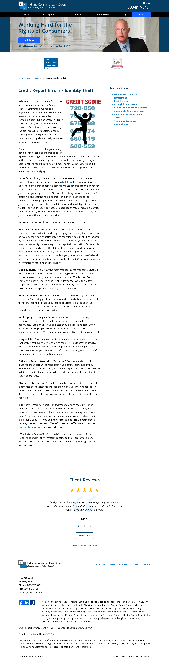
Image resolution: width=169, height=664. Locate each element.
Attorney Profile (49, 14)
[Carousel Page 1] (79, 526)
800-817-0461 (139, 7)
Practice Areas (76, 14)
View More (84, 535)
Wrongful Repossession (126, 104)
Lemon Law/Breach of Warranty (130, 107)
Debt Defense (121, 101)
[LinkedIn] (26, 603)
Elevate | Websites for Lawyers (131, 656)
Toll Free (145, 3)
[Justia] (32, 603)
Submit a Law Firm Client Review (84, 545)
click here (67, 182)
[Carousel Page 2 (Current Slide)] (84, 526)
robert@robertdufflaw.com (33, 592)
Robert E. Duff (44, 656)
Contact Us (146, 564)
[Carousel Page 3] (90, 526)
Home (26, 14)
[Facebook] (21, 603)
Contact (141, 14)
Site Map (134, 564)
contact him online (29, 427)
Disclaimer (122, 564)
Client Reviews (103, 14)
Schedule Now (29, 40)
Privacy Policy (109, 564)
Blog (124, 14)
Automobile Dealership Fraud (129, 111)
